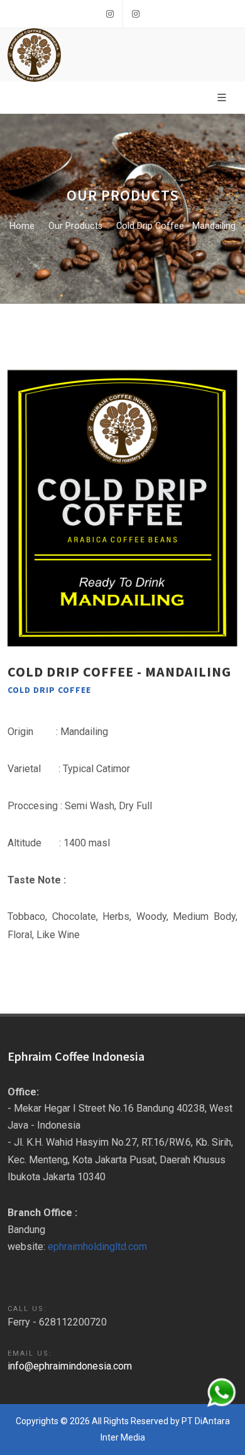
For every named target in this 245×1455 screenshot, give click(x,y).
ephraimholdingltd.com (97, 1247)
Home (22, 226)
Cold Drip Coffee (49, 689)
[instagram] (135, 14)
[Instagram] (109, 14)
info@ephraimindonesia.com (70, 1366)
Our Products (75, 226)
